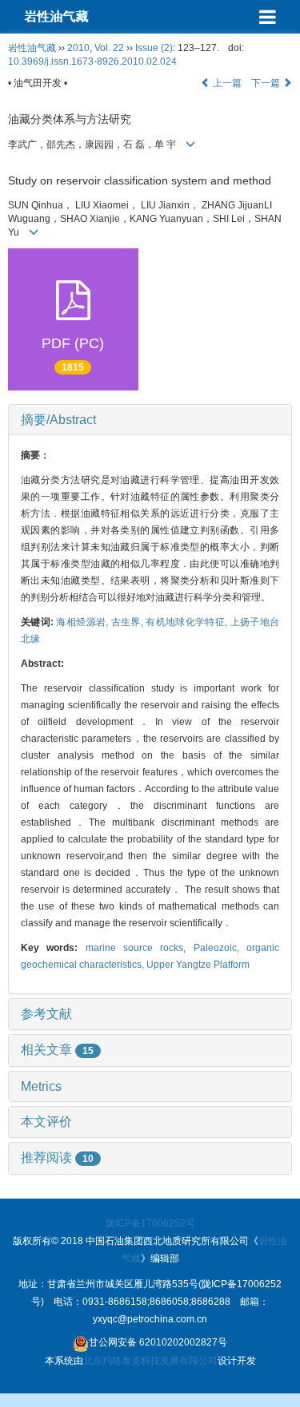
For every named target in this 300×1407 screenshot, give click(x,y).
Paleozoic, (220, 947)
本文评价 (46, 1121)
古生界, (128, 622)
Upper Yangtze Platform (198, 964)
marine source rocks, (140, 947)
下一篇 (266, 83)
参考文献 (46, 1014)
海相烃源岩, (83, 622)
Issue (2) (154, 48)
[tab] (150, 420)
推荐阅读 (57, 1157)
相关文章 (57, 1049)
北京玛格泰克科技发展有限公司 (150, 1360)
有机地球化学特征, (188, 622)
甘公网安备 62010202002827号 (158, 1342)
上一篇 (226, 83)
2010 (78, 48)
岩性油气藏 (56, 16)
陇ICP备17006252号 (150, 1223)
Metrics (41, 1086)
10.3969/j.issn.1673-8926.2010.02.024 (92, 61)
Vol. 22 (109, 48)
